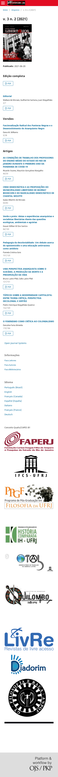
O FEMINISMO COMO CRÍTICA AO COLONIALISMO (28, 321)
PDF (9, 83)
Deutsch (8, 414)
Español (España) (13, 400)
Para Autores (10, 365)
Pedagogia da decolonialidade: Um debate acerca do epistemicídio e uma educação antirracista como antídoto (28, 245)
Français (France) (13, 409)
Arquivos (15, 10)
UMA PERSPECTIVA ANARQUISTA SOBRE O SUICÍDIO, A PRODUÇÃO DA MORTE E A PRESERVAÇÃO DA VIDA (24, 271)
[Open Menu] (3, 3)
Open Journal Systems (15, 343)
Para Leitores (10, 360)
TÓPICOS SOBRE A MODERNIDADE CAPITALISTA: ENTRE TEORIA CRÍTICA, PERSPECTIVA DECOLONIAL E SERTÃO (27, 298)
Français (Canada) (13, 396)
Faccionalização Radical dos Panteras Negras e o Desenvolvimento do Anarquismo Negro (27, 127)
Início (5, 10)
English (8, 391)
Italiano (8, 405)
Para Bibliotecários (12, 369)
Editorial (7, 96)
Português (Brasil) (13, 387)
